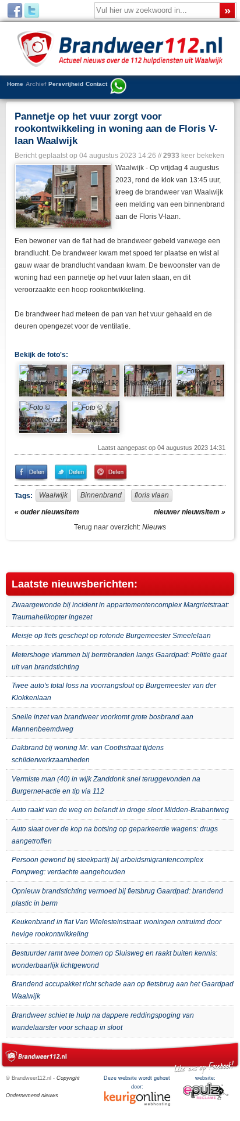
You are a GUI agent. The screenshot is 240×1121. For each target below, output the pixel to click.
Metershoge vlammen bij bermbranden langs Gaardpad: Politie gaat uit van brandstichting (119, 661)
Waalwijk (53, 495)
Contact (96, 84)
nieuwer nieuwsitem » (189, 512)
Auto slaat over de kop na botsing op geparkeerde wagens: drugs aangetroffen (115, 835)
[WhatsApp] (118, 87)
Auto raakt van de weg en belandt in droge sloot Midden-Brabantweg (120, 810)
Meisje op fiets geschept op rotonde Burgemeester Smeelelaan (111, 636)
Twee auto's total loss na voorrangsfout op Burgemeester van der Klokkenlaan (114, 692)
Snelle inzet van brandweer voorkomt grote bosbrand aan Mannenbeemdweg (102, 723)
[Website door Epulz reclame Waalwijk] (205, 1098)
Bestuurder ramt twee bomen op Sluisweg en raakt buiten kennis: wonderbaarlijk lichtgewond (114, 959)
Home (15, 84)
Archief (36, 84)
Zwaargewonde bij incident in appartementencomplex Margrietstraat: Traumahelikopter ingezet (120, 611)
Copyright (68, 1078)
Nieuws (154, 527)
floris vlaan (152, 495)
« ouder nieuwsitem (47, 512)
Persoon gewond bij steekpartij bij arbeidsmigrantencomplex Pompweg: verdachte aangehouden (107, 866)
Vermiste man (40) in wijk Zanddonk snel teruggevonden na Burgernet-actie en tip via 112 (106, 785)
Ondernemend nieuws (32, 1095)
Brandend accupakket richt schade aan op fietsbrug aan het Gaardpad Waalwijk (123, 990)
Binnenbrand (101, 495)
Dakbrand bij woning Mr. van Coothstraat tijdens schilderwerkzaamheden (88, 754)
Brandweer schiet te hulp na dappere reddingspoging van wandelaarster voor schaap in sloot (103, 1021)
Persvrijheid (65, 84)
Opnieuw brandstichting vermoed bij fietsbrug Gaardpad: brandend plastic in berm (117, 897)
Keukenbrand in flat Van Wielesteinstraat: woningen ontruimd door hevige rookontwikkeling (116, 928)
